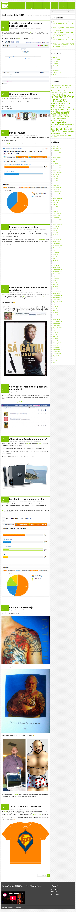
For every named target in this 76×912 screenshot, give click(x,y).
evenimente (61, 109)
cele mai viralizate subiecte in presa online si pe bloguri (62, 96)
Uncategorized (57, 72)
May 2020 (55, 181)
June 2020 (55, 178)
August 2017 (56, 252)
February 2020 (57, 187)
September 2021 (57, 157)
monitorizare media (59, 115)
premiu (31, 292)
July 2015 (55, 306)
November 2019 (57, 194)
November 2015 (57, 297)
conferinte (61, 107)
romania (69, 123)
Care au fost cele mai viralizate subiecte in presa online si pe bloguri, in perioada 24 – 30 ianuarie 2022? (64, 28)
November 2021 (57, 152)
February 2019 (57, 213)
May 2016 (55, 284)
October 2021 (56, 155)
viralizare (62, 133)
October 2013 (56, 351)
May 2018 (55, 232)
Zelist (54, 74)
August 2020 (56, 174)
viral (56, 133)
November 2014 (57, 323)
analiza (54, 85)
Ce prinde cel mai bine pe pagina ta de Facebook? (28, 388)
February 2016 (57, 291)
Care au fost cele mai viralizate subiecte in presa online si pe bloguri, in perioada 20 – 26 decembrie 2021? (64, 34)
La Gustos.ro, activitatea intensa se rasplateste (28, 288)
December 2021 (57, 150)
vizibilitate (55, 135)
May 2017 (55, 258)
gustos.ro (53, 111)
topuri (65, 131)
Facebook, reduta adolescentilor (26, 499)
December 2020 (57, 165)
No (12, 30)
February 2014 (57, 343)
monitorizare (62, 112)
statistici (70, 124)
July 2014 (55, 332)
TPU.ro (20, 28)
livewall (53, 113)
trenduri (71, 131)
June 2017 (55, 256)
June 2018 (55, 230)
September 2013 (57, 353)
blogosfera (58, 87)
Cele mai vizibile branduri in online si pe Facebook (62, 103)
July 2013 (55, 358)
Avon (27, 229)
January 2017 (56, 267)
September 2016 (57, 276)
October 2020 (56, 170)
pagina (24, 296)
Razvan (16, 794)
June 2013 (55, 360)
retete (61, 120)
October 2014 (56, 325)
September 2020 (57, 172)
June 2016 (55, 282)
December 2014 (57, 321)
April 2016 (55, 286)
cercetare (67, 105)
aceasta (39, 443)
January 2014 (56, 345)
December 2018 (57, 217)
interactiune (38, 28)
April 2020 (55, 183)
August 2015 (56, 304)
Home (35, 15)
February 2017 (57, 265)
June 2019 (55, 204)
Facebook (33, 28)
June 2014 (55, 334)
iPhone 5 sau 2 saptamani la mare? (28, 438)
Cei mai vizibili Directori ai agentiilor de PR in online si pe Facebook (62, 89)
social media (58, 124)
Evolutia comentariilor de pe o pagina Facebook (25, 24)
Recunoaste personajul (21, 607)
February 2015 (57, 317)
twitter (53, 133)
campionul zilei (25, 809)
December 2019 (57, 191)
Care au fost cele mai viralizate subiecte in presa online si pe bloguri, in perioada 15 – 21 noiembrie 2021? (64, 44)
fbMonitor (32, 32)
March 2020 (56, 185)
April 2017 (55, 261)
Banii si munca (17, 132)
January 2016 (56, 293)
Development (56, 59)
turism (30, 441)
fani (29, 292)
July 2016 (55, 280)
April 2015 (55, 312)
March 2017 (56, 263)
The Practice (35, 229)
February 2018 (57, 239)
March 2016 (56, 289)
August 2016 (56, 278)
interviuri (67, 111)
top (61, 131)
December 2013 (57, 347)
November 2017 (57, 245)
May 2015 (55, 310)
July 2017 (55, 254)
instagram (60, 111)
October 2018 (56, 222)
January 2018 (56, 241)
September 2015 (57, 302)
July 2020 (55, 176)
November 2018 (57, 219)
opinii (64, 119)
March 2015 (56, 315)
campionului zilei (36, 814)
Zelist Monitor (55, 890)
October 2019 (56, 196)
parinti (34, 501)
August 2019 (56, 200)
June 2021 (55, 159)
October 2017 (56, 248)
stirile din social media (61, 130)
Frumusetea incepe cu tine (23, 227)
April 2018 (55, 235)
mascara (30, 229)
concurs (54, 107)
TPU (52, 893)
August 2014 (56, 330)
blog (53, 87)
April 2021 (55, 163)
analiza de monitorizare (64, 85)
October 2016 (56, 273)
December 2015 (57, 295)
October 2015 (56, 299)
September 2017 (57, 250)
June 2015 (55, 308)
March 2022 (56, 146)
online (59, 119)
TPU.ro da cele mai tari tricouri (25, 806)
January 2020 (56, 189)
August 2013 (56, 356)
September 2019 (57, 198)
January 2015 (56, 319)
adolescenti (24, 501)
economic (54, 109)
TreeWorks (56, 70)
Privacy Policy (55, 894)
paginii (19, 38)
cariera (23, 135)
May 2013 (55, 362)
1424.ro (16, 28)
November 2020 (57, 168)
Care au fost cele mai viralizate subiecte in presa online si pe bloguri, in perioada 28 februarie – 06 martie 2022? (64, 23)
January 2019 (56, 215)
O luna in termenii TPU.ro (23, 94)
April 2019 (55, 209)
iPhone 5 (24, 441)
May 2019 (55, 207)
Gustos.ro (17, 292)
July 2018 (55, 228)
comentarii (28, 28)
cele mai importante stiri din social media (62, 91)
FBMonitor (54, 891)
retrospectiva (58, 122)
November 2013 (57, 349)
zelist (66, 135)
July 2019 (55, 202)
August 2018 (56, 226)
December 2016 (57, 269)
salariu (27, 135)
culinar (67, 107)
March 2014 (56, 340)
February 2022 (57, 148)
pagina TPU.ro (21, 402)
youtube (62, 135)
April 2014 (55, 338)
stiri (53, 126)
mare (27, 441)
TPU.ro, (5, 98)
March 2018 (56, 237)
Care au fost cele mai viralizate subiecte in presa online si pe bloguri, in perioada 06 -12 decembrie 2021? (64, 39)
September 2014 (57, 327)
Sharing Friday (18, 229)
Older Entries (42, 875)
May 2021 (55, 161)
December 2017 (57, 243)
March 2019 (56, 211)
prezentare (69, 119)
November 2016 (57, 271)
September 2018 (57, 224)
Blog (38, 15)
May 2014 (55, 336)
